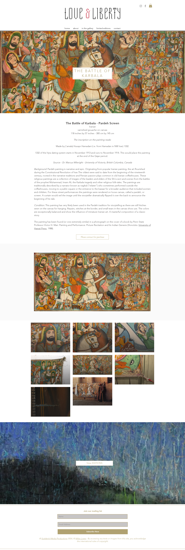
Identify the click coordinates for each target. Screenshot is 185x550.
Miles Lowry (81, 538)
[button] (150, 5)
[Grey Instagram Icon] (140, 6)
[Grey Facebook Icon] (145, 6)
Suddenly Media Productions (54, 538)
